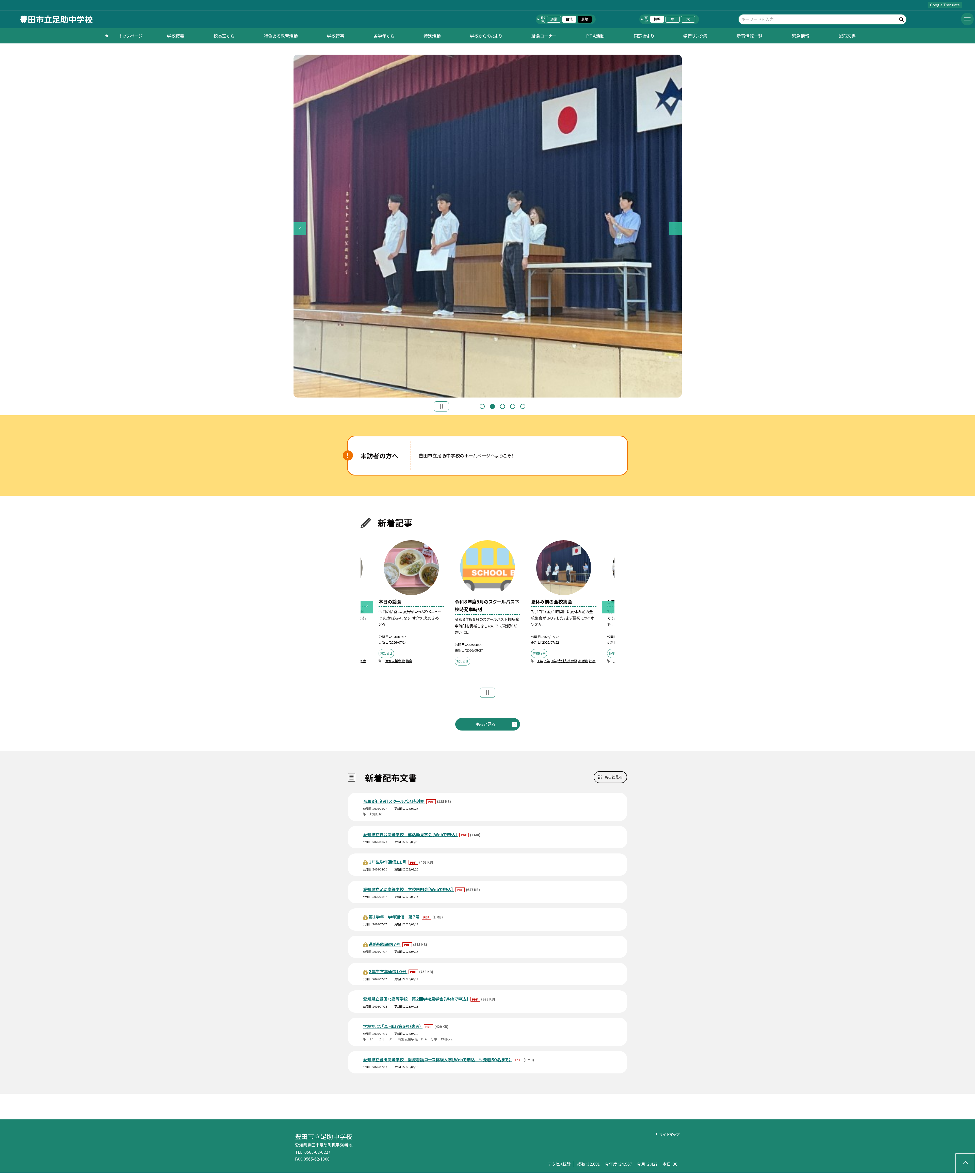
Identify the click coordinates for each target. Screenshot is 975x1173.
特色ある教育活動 (281, 36)
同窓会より (644, 36)
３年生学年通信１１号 (388, 862)
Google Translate (945, 4)
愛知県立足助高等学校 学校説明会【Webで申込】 (408, 889)
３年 (554, 660)
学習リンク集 (695, 36)
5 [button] (522, 406)
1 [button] (482, 406)
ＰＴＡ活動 (595, 36)
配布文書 (847, 36)
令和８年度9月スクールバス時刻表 (394, 801)
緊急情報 (800, 36)
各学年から (383, 36)
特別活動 (432, 36)
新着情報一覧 (749, 36)
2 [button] (492, 406)
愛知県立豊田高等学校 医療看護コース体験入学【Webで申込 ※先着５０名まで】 (437, 1059)
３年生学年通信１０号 (388, 971)
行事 (592, 660)
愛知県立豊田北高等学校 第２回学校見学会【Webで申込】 (416, 999)
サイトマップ (669, 1134)
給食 (408, 660)
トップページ (131, 36)
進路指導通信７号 (385, 944)
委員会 (361, 660)
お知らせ (375, 814)
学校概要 (175, 36)
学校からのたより (486, 36)
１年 (540, 660)
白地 (569, 19)
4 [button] (512, 406)
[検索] (902, 18)
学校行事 (335, 36)
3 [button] (502, 406)
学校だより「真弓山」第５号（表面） (392, 1026)
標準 (657, 19)
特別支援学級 (395, 660)
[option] (488, 226)
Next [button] (675, 228)
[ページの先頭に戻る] (965, 1163)
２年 (547, 660)
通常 (553, 19)
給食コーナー (544, 36)
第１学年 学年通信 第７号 (394, 917)
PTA (424, 1039)
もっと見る (485, 724)
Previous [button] (300, 228)
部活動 (583, 660)
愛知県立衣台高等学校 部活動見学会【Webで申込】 (410, 834)
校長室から (224, 36)
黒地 (584, 19)
